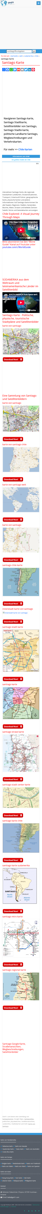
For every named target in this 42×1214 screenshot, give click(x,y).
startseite (14, 56)
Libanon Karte (6, 1181)
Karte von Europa (6, 1157)
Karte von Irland (20, 1166)
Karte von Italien (7, 1166)
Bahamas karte (8, 1146)
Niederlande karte (19, 1163)
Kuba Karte (20, 1149)
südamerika (28, 56)
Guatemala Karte (8, 1149)
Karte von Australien (32, 1149)
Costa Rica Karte (8, 1152)
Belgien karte (6, 1163)
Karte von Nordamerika (8, 1140)
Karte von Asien (6, 1172)
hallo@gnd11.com (13, 1197)
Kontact (3, 1186)
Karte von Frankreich (33, 1163)
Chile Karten (25, 149)
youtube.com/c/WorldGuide (16, 247)
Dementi (13, 1206)
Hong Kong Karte (8, 1178)
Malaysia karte (18, 1181)
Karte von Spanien (34, 1166)
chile (36, 56)
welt (21, 56)
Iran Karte (19, 1178)
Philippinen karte (30, 1181)
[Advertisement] (21, 28)
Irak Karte (27, 1178)
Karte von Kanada (21, 1146)
